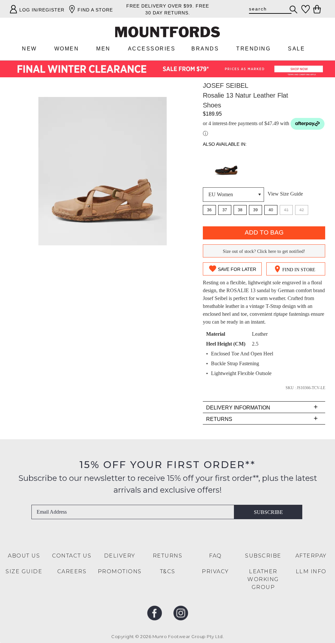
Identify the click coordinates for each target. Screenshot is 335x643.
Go (294, 9)
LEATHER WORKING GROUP (263, 579)
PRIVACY (215, 571)
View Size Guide (285, 194)
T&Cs (167, 571)
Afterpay (311, 556)
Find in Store (298, 269)
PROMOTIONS (120, 571)
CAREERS (72, 571)
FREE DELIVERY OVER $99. (160, 6)
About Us (24, 556)
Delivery (119, 556)
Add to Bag (264, 232)
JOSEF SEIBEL (225, 85)
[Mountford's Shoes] (167, 32)
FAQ (215, 556)
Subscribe (268, 512)
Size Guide (24, 571)
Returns (168, 556)
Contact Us (71, 556)
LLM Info (311, 571)
